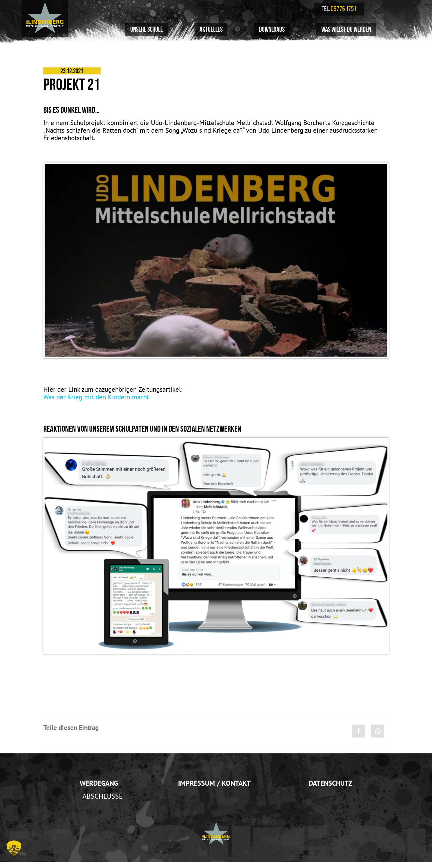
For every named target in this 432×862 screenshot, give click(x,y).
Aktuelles (211, 29)
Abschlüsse (103, 796)
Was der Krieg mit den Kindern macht (96, 397)
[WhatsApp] (377, 731)
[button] (14, 848)
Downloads (272, 29)
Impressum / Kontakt (214, 783)
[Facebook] (358, 731)
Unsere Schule (146, 29)
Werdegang (99, 783)
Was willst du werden (346, 29)
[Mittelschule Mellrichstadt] (45, 17)
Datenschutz (330, 783)
